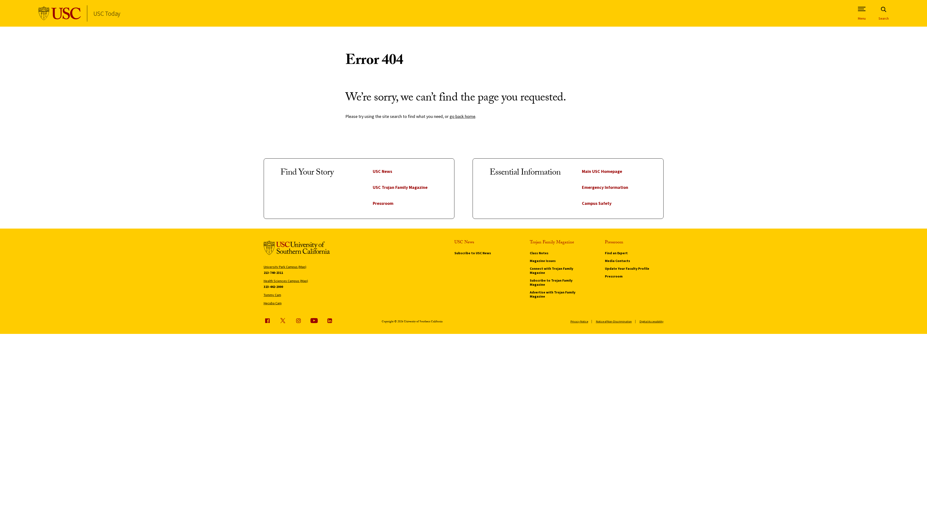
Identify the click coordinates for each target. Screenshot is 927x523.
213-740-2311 (273, 272)
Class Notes (539, 253)
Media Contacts (617, 261)
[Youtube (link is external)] (314, 320)
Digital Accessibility (652, 321)
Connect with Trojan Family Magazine (551, 270)
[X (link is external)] (282, 320)
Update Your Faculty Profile (627, 268)
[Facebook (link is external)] (267, 320)
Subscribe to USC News (472, 253)
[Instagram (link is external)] (298, 320)
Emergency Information (605, 187)
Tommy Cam (272, 295)
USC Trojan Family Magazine (400, 187)
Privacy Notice (579, 321)
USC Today (106, 13)
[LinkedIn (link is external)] (329, 320)
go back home (462, 116)
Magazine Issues (543, 261)
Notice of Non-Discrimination (614, 321)
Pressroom (383, 203)
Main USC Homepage (602, 171)
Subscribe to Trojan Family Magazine (551, 282)
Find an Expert (616, 253)
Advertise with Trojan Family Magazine (552, 294)
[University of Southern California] (60, 13)
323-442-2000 (273, 287)
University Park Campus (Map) (285, 267)
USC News (382, 171)
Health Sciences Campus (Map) (286, 281)
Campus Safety (596, 203)
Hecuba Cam (273, 303)
